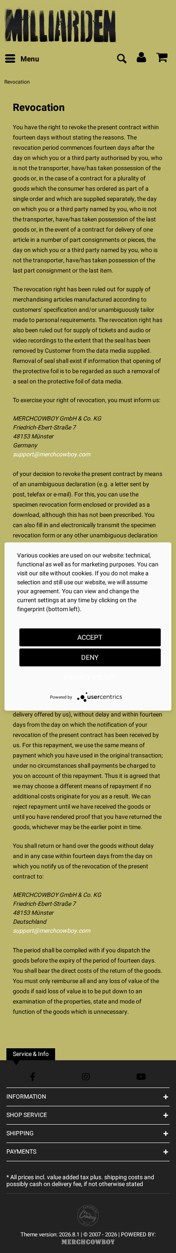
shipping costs (123, 1177)
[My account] (141, 59)
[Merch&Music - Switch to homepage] (60, 23)
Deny (90, 658)
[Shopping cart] (162, 59)
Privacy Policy (90, 678)
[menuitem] (22, 59)
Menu (30, 59)
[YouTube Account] (141, 1076)
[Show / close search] (121, 59)
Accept (90, 637)
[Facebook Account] (32, 1076)
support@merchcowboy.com (51, 454)
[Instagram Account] (86, 1076)
